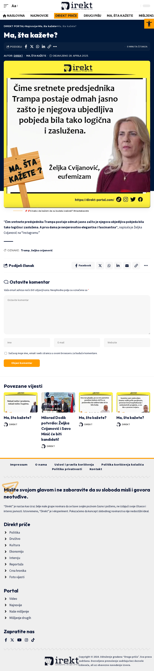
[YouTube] (19, 640)
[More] (55, 47)
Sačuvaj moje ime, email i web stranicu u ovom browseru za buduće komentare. (52, 353)
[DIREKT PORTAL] (77, 6)
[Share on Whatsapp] (37, 47)
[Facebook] (6, 640)
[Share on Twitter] (31, 47)
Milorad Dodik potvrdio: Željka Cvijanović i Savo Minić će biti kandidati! (56, 428)
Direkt (18, 55)
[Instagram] (26, 640)
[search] (137, 6)
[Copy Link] (49, 47)
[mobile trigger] (7, 5)
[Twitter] (12, 640)
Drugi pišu (53, 408)
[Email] (127, 265)
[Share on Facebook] (26, 47)
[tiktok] (33, 640)
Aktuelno (51, 404)
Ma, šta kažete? (17, 417)
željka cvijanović (42, 250)
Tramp (25, 250)
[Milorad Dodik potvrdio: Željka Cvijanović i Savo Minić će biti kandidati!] (58, 402)
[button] (149, 24)
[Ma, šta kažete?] (21, 402)
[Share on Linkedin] (43, 47)
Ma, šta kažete (36, 55)
